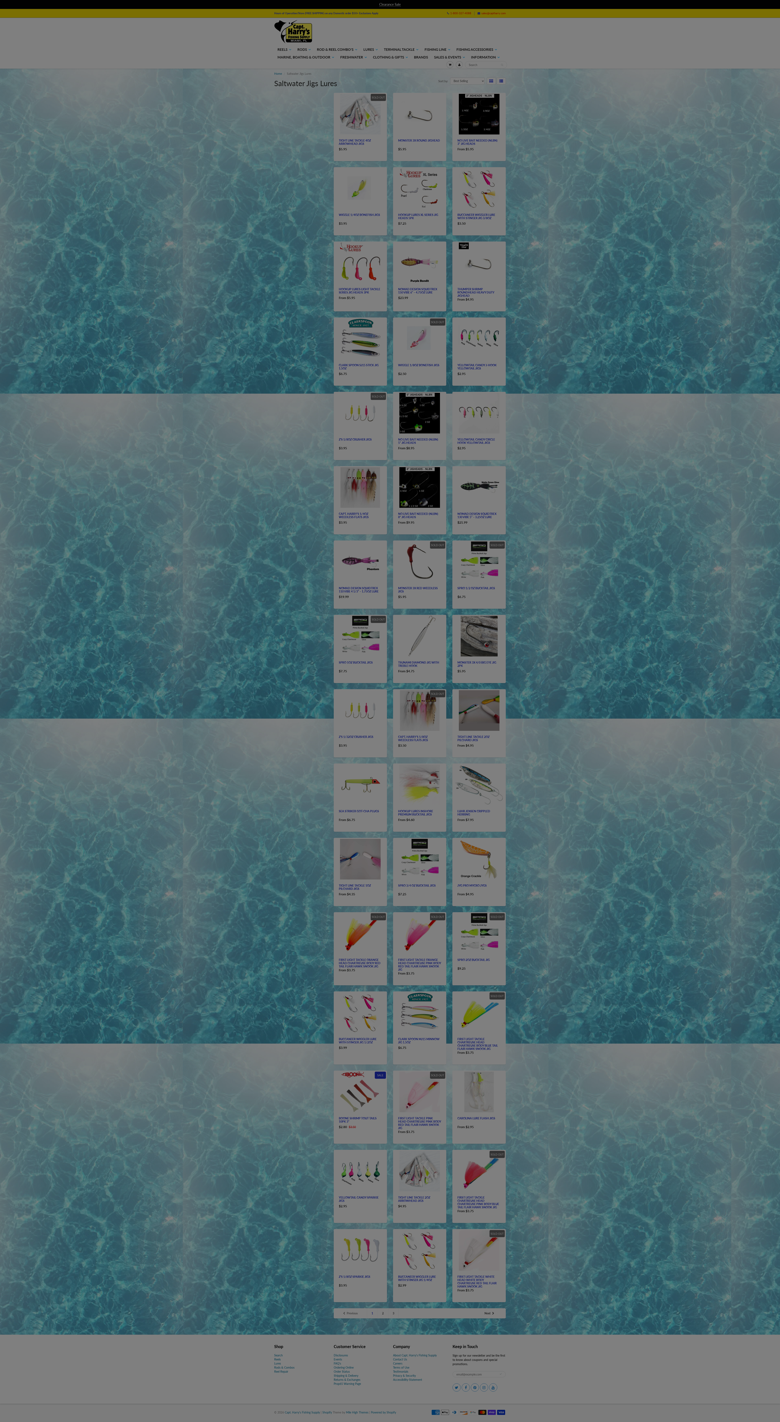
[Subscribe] (447, 76)
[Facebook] (420, 89)
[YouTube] (450, 89)
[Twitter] (410, 89)
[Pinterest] (430, 89)
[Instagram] (440, 89)
